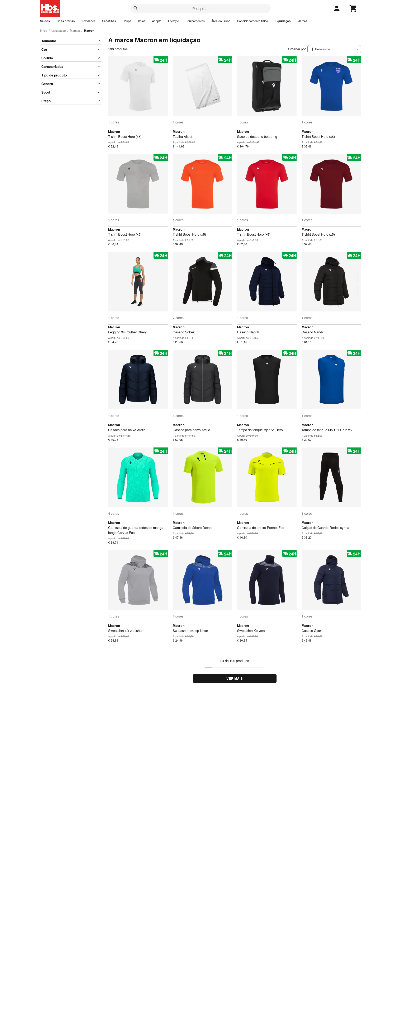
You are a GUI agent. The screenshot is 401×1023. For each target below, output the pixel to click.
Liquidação (283, 21)
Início (43, 30)
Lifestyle (173, 21)
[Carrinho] (353, 8)
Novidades (88, 21)
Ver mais (234, 678)
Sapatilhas (109, 21)
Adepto (156, 21)
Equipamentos (195, 21)
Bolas (141, 21)
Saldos (45, 21)
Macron (114, 131)
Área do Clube (220, 21)
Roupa (127, 21)
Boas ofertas (66, 21)
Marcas (302, 21)
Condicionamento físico (252, 21)
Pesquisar (200, 8)
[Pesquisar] (136, 8)
